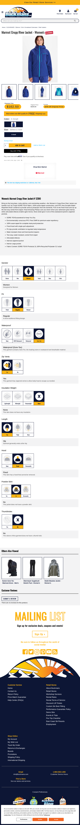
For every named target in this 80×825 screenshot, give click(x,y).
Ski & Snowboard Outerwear (29, 27)
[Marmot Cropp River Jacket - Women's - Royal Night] (9, 91)
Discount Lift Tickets (54, 703)
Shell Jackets (42, 27)
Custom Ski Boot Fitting (55, 706)
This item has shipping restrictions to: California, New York (23, 182)
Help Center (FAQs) (15, 700)
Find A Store (60, 13)
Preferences (23, 819)
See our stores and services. (21, 781)
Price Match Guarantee (17, 697)
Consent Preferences (39, 792)
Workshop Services (54, 694)
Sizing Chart (8, 141)
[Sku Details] (21, 160)
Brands (10, 751)
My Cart (75, 11)
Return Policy (13, 694)
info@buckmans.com (20, 774)
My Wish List (13, 742)
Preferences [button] (47, 815)
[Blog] (54, 652)
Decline (40, 819)
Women (18, 27)
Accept (56, 819)
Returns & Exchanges (16, 748)
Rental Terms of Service (55, 700)
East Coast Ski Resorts (55, 721)
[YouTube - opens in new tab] (49, 652)
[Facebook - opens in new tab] (25, 652)
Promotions (12, 754)
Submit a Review (9, 599)
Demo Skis (50, 712)
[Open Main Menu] (3, 12)
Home (3, 27)
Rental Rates (51, 697)
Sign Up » (40, 634)
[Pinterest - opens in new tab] (43, 652)
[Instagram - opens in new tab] (37, 652)
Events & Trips (52, 715)
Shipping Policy (14, 757)
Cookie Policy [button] (7, 815)
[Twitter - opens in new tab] (31, 652)
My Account (68, 13)
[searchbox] (75, 21)
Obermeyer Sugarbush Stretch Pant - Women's (31, 582)
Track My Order (14, 745)
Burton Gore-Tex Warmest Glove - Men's (10, 582)
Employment (51, 724)
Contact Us (12, 691)
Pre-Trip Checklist (53, 718)
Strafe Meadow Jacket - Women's (52, 582)
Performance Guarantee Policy (58, 709)
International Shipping (16, 760)
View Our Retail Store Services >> (40, 2)
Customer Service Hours (59, 774)
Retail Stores (51, 691)
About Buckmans (53, 688)
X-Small (13, 134)
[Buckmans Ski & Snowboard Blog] (48, 802)
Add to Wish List (39, 145)
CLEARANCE (10, 27)
